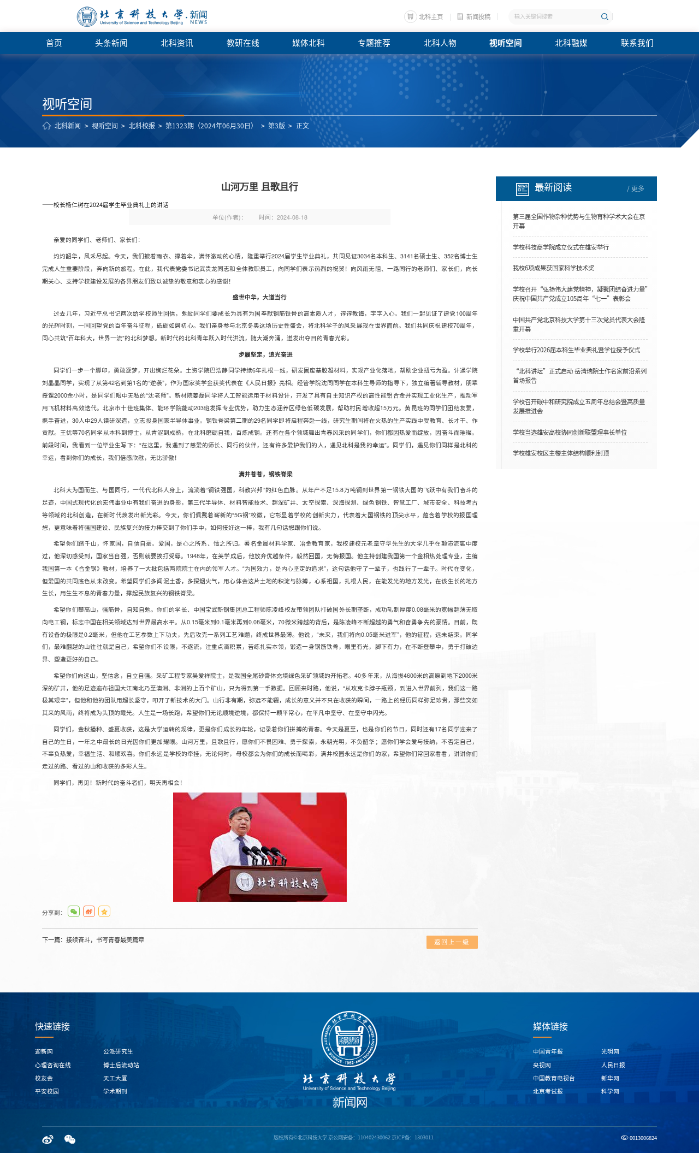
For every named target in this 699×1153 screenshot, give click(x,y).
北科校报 (142, 125)
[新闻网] (141, 17)
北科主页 (431, 17)
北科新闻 (68, 125)
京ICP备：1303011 (413, 1137)
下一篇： (93, 940)
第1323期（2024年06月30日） (211, 125)
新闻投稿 (478, 17)
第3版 (276, 125)
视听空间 (105, 125)
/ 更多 (635, 188)
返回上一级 (452, 942)
